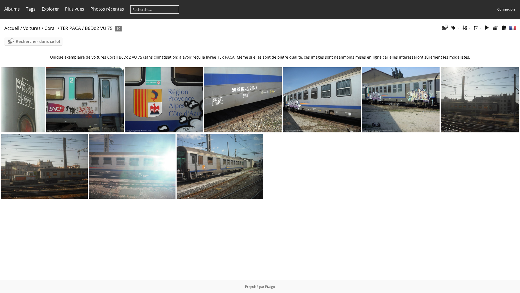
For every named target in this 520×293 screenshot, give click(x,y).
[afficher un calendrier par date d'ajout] (495, 27)
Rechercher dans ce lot (38, 41)
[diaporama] (487, 27)
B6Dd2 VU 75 (99, 28)
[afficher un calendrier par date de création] (504, 27)
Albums (12, 9)
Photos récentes (107, 9)
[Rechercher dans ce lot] (444, 27)
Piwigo (270, 286)
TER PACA (70, 28)
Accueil (11, 28)
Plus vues (74, 9)
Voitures (32, 28)
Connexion (506, 9)
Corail (50, 28)
